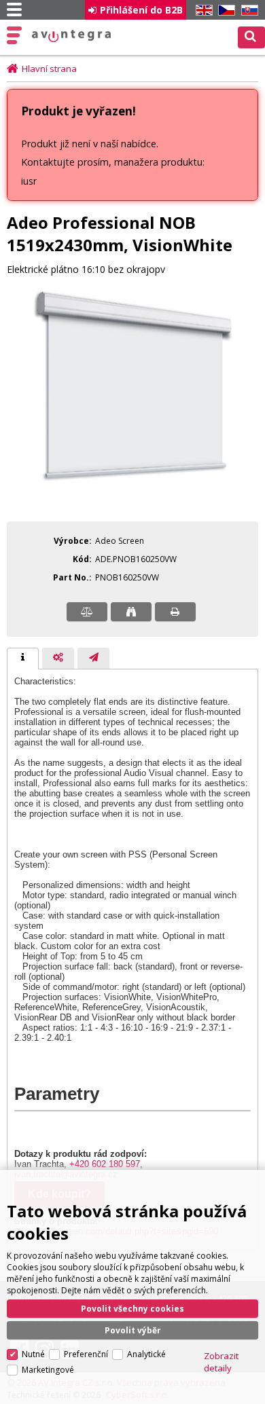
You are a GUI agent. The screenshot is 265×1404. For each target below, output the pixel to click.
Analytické (146, 1354)
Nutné (33, 1354)
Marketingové (48, 1369)
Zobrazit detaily (221, 1362)
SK (247, 10)
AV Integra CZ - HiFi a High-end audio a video (72, 36)
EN (201, 10)
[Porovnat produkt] (87, 611)
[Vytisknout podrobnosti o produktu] (175, 611)
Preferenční (86, 1354)
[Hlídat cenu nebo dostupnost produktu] (131, 611)
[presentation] (22, 658)
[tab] (23, 658)
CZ (224, 10)
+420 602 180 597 (104, 1164)
